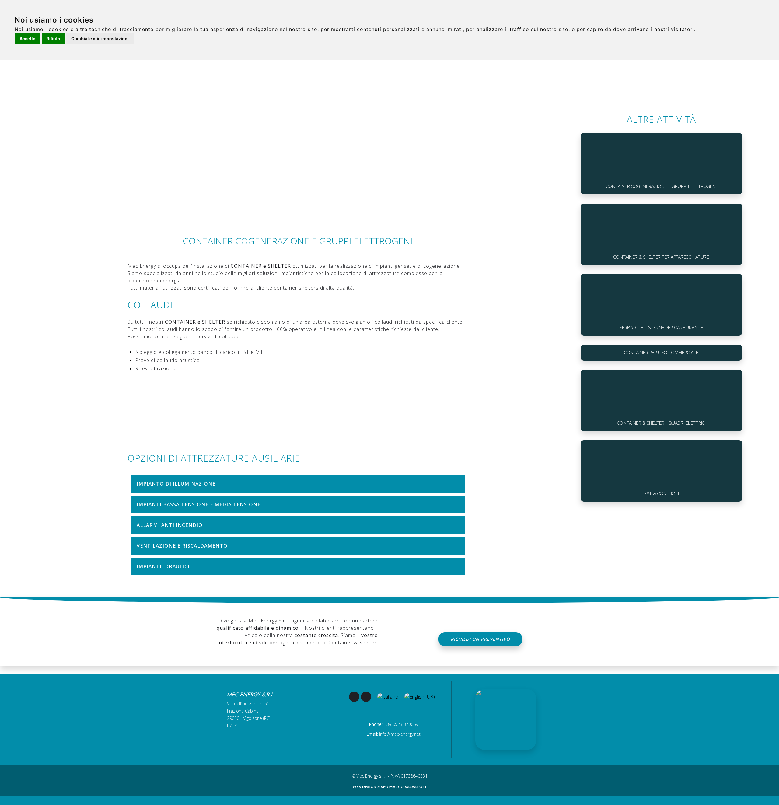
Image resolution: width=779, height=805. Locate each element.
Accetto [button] (27, 38)
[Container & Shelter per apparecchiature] (661, 226)
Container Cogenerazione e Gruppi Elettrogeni (661, 186)
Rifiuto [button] (53, 38)
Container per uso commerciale (661, 352)
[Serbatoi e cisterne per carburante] (661, 297)
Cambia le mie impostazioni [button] (100, 38)
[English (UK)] (419, 696)
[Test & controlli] (661, 463)
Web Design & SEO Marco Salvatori (389, 787)
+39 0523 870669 (401, 724)
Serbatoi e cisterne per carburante (661, 327)
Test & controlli (661, 493)
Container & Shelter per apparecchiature (661, 257)
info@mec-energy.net (400, 734)
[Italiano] (387, 696)
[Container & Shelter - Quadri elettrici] (661, 392)
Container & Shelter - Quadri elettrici (661, 423)
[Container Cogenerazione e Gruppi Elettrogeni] (661, 155)
